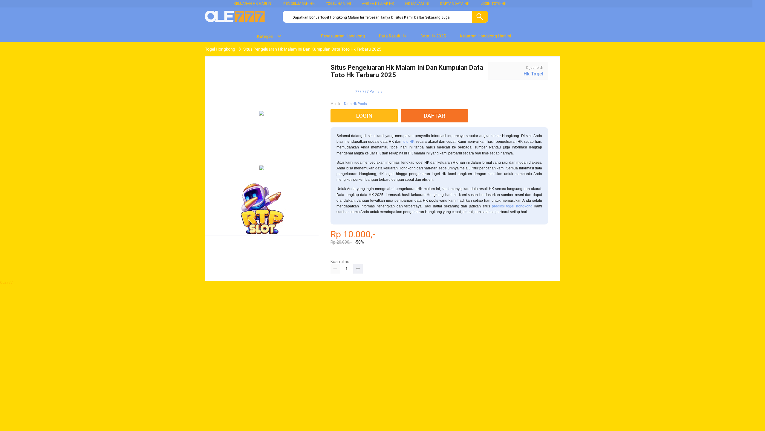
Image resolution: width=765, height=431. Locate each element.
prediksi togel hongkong (512, 206)
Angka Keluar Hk (378, 3)
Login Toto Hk (494, 3)
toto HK (409, 141)
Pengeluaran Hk (299, 3)
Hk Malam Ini (417, 3)
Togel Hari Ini (338, 3)
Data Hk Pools (355, 104)
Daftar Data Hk (454, 3)
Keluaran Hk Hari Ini (253, 3)
